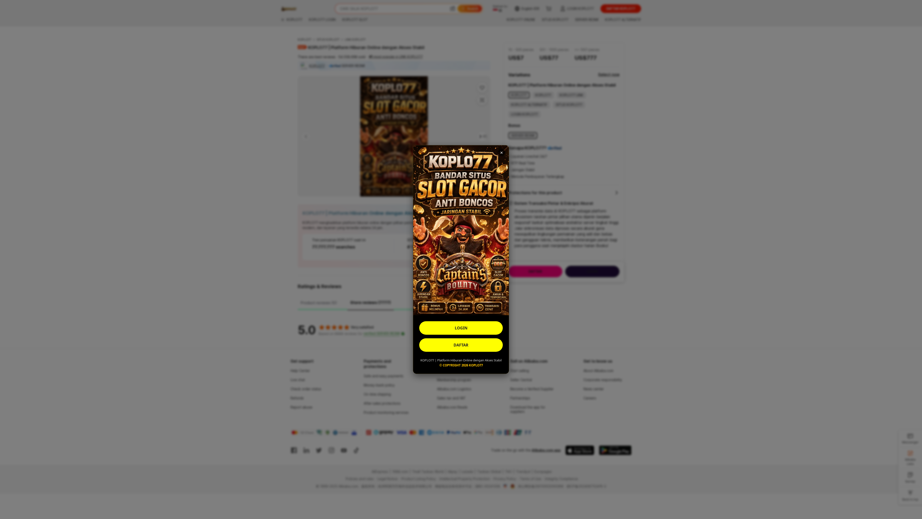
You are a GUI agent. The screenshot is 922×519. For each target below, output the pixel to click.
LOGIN (461, 328)
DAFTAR (461, 345)
